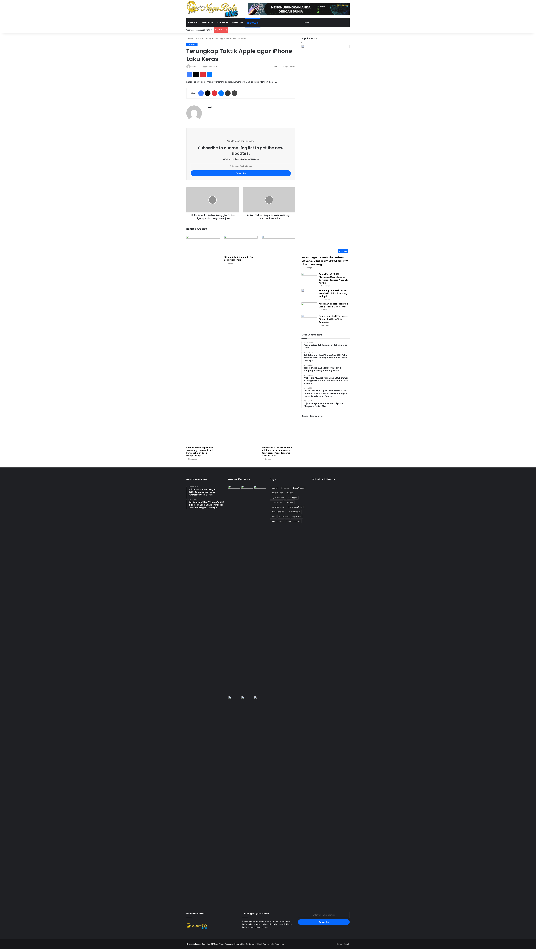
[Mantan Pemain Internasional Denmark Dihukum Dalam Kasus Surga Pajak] (260, 489)
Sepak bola (207, 22)
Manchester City (278, 507)
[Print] (234, 93)
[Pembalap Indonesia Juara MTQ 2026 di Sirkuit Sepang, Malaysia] (309, 294)
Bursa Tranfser (299, 488)
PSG (273, 516)
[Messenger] (209, 74)
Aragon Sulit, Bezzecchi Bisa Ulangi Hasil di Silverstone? (333, 305)
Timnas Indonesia (293, 521)
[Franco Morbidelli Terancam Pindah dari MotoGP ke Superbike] (309, 320)
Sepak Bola (296, 516)
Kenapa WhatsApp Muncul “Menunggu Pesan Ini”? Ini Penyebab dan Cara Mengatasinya (199, 451)
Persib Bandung (278, 512)
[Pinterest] (203, 74)
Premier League (294, 512)
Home (190, 38)
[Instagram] (250, 932)
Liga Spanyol (277, 502)
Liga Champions (278, 497)
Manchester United (296, 507)
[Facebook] (189, 74)
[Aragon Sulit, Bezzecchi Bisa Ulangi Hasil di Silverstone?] (309, 307)
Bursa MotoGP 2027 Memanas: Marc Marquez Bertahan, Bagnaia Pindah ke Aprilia (334, 278)
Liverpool (289, 502)
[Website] (206, 112)
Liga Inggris (292, 497)
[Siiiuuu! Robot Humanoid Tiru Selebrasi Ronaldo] (241, 245)
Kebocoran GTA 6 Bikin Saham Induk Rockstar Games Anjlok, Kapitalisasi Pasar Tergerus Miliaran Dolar (277, 451)
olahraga (222, 22)
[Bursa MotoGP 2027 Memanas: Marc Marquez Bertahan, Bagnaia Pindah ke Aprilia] (309, 278)
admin (193, 67)
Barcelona (285, 488)
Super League (277, 521)
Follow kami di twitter (324, 479)
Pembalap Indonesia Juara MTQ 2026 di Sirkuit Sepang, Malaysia (333, 293)
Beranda (193, 22)
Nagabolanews (195, 944)
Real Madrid (283, 516)
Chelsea (289, 493)
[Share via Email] (228, 93)
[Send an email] (197, 67)
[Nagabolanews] (212, 9)
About (346, 944)
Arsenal (274, 488)
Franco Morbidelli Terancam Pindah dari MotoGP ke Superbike (333, 319)
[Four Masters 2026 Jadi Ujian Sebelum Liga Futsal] (260, 699)
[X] (196, 74)
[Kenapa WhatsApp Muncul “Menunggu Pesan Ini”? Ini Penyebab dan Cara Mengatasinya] (203, 340)
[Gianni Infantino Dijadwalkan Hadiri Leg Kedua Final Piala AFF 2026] (234, 590)
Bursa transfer (277, 493)
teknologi (253, 23)
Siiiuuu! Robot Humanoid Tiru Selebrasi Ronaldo (238, 258)
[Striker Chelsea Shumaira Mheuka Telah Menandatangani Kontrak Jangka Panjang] (247, 800)
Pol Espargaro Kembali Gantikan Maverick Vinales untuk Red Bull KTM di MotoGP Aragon (325, 261)
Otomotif (237, 22)
